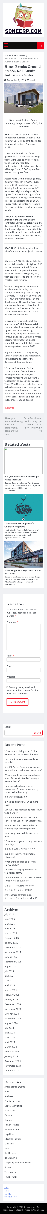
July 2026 (9, 914)
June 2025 (9, 976)
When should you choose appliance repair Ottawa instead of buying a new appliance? (22, 778)
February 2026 (11, 938)
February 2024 (11, 1051)
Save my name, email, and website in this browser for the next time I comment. (22, 690)
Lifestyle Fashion (12, 1139)
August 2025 (10, 966)
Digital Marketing (13, 1105)
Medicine (9, 1143)
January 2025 (11, 999)
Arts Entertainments (14, 1087)
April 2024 (9, 1042)
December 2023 (12, 1061)
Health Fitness (11, 1124)
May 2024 (9, 1037)
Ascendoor (16, 1210)
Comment (12, 622)
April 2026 (9, 928)
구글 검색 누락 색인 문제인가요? (19, 849)
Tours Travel (10, 1176)
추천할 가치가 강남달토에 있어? (19, 885)
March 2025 (10, 990)
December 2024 (12, 1004)
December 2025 (12, 947)
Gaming (8, 1120)
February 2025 (11, 994)
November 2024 (12, 1009)
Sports (7, 1167)
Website (11, 676)
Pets (6, 1148)
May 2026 (9, 923)
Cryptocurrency (12, 1101)
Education (9, 1110)
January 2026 (11, 942)
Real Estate (9, 408)
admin (33, 80)
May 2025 (9, 980)
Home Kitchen (11, 1129)
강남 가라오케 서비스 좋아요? (18, 890)
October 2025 (11, 957)
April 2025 (9, 985)
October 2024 (11, 1013)
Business (8, 1096)
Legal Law (9, 1134)
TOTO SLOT (10, 1197)
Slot (6, 1187)
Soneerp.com (30, 1207)
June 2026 (9, 919)
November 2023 (12, 1066)
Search (7, 727)
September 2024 (13, 1018)
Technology (10, 1172)
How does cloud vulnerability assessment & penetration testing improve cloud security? (21, 789)
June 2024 (9, 1032)
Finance (8, 1115)
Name (10, 655)
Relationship (10, 1158)
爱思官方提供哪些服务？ (15, 797)
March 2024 (10, 1047)
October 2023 (11, 1070)
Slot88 (7, 1194)
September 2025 (12, 961)
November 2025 (12, 952)
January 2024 (11, 1056)
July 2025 (9, 971)
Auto (6, 1091)
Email (10, 666)
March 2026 (10, 933)
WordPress (38, 1210)
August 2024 (11, 1023)
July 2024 (9, 1028)
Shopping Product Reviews (17, 1162)
